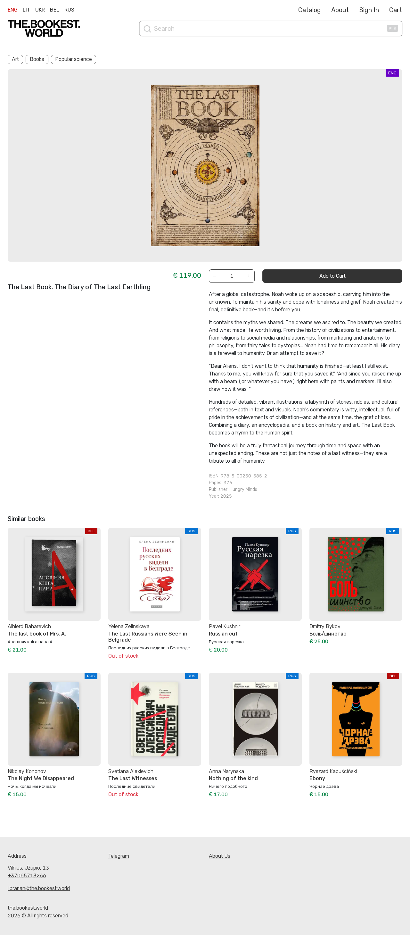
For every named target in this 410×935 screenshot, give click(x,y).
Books (37, 59)
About (340, 10)
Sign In (369, 10)
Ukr (40, 10)
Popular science (73, 59)
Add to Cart (332, 276)
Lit (26, 10)
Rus (69, 10)
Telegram (118, 856)
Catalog (309, 10)
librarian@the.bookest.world (39, 888)
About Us (219, 856)
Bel (54, 10)
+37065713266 (27, 875)
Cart (395, 10)
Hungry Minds (243, 489)
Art (15, 59)
